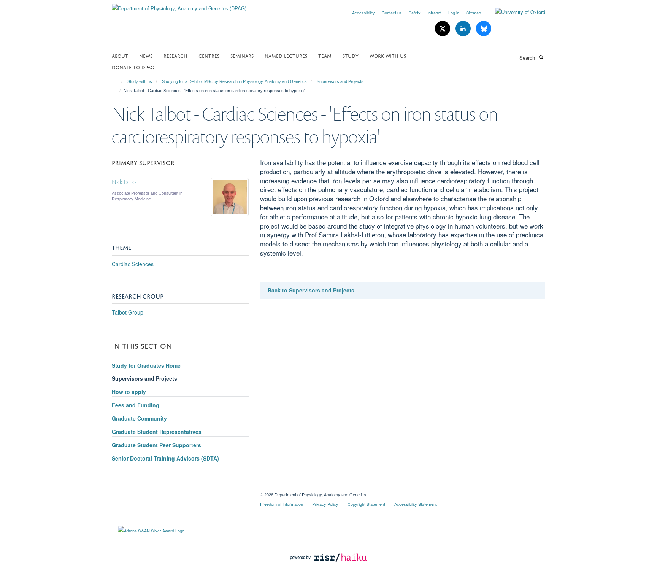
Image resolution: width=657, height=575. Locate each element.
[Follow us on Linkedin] (463, 28)
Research (175, 55)
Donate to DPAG (133, 66)
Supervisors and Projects (340, 81)
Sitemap (473, 13)
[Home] (118, 81)
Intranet (434, 13)
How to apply (129, 392)
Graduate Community (139, 418)
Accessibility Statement (415, 504)
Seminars (242, 55)
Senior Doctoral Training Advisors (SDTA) (165, 458)
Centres (208, 55)
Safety (415, 13)
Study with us (139, 81)
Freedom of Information (281, 504)
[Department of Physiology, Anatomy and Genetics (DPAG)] (179, 5)
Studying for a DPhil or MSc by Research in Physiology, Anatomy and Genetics (234, 81)
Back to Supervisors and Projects (311, 290)
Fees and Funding (135, 405)
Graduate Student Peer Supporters (156, 445)
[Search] (541, 57)
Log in (453, 13)
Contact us (392, 13)
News (145, 55)
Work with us (388, 55)
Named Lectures (286, 55)
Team (325, 55)
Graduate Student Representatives (157, 431)
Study (351, 55)
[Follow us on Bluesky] (483, 28)
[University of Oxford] (514, 12)
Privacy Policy (325, 504)
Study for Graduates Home (146, 365)
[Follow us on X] (443, 28)
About (120, 55)
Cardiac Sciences (133, 264)
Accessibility (363, 13)
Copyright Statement (366, 504)
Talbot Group (127, 312)
